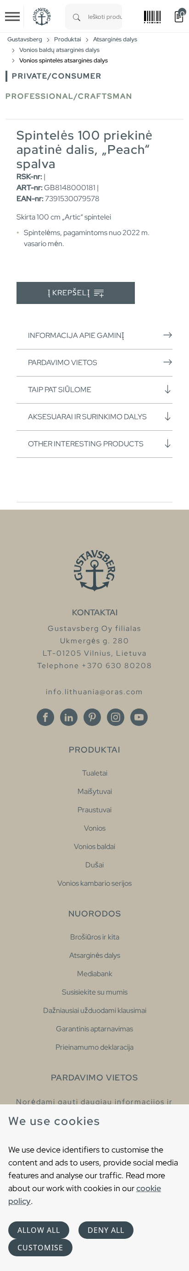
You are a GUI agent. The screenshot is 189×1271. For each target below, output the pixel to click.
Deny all (106, 1230)
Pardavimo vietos (62, 362)
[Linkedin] (69, 717)
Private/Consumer (57, 76)
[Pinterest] (92, 717)
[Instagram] (115, 717)
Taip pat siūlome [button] (59, 389)
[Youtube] (139, 717)
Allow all (38, 1230)
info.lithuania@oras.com (94, 692)
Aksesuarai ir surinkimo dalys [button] (87, 417)
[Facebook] (45, 717)
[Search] (76, 17)
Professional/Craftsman (69, 96)
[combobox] (105, 17)
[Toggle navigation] (12, 16)
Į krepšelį (70, 293)
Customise (40, 1248)
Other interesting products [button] (86, 444)
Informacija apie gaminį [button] (76, 335)
